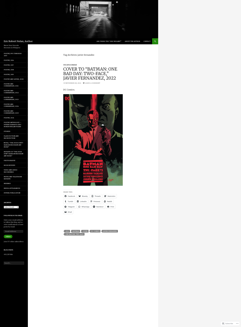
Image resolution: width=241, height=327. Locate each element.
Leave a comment (92, 83)
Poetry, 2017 (9, 65)
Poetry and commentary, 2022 (11, 92)
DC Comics (95, 231)
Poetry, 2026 (9, 118)
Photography (9, 160)
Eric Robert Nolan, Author (18, 41)
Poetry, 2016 (9, 60)
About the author (132, 41)
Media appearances (12, 188)
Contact (146, 41)
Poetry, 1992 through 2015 (12, 55)
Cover (85, 231)
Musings (7, 183)
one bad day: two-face (74, 234)
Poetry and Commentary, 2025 (11, 112)
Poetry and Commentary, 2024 (11, 105)
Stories (7, 131)
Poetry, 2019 (9, 74)
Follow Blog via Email (13, 215)
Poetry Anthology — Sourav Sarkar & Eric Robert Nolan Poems (12, 124)
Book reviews (9, 165)
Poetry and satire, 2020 (14, 79)
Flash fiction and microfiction (11, 137)
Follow (8, 236)
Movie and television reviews (13, 178)
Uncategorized (70, 65)
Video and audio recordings (10, 171)
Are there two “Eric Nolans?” (109, 41)
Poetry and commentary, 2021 (11, 85)
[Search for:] (14, 263)
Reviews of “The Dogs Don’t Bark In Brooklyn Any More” (13, 154)
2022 (67, 231)
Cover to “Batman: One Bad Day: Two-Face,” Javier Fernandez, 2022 (90, 74)
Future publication (12, 193)
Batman (76, 231)
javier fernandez (110, 231)
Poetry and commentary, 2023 (11, 98)
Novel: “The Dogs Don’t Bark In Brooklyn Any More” (13, 145)
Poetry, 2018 (9, 70)
